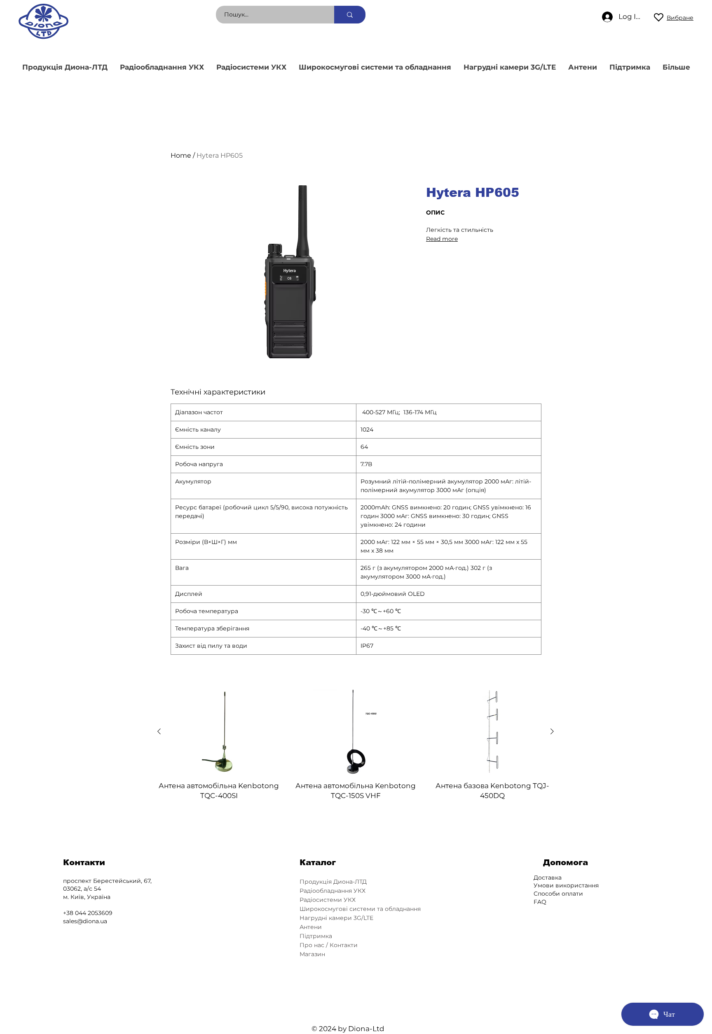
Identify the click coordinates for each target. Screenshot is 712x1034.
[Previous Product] (159, 731)
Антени (311, 927)
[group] (355, 745)
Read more (442, 239)
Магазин (312, 954)
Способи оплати (558, 893)
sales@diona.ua (85, 921)
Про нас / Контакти (329, 945)
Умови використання (566, 885)
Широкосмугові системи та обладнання (359, 909)
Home (181, 155)
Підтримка (316, 936)
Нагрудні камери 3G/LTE (336, 918)
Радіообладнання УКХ (332, 890)
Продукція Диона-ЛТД (333, 881)
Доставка (548, 877)
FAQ (540, 902)
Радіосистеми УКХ (328, 899)
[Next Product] (552, 731)
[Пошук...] (349, 14)
